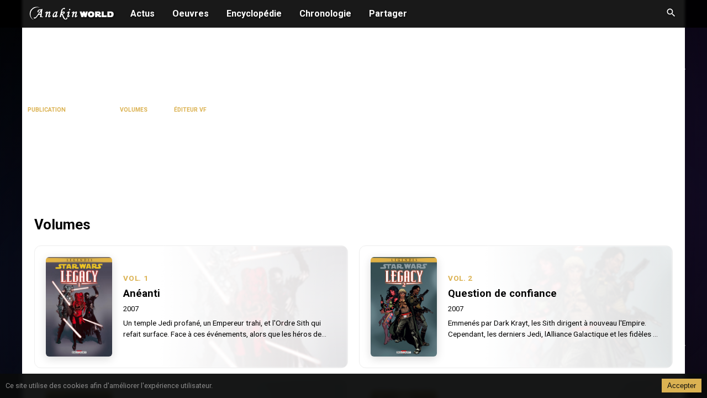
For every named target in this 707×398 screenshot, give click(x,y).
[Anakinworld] (72, 15)
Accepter (681, 385)
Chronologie (325, 13)
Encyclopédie (254, 13)
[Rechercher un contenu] (671, 13)
